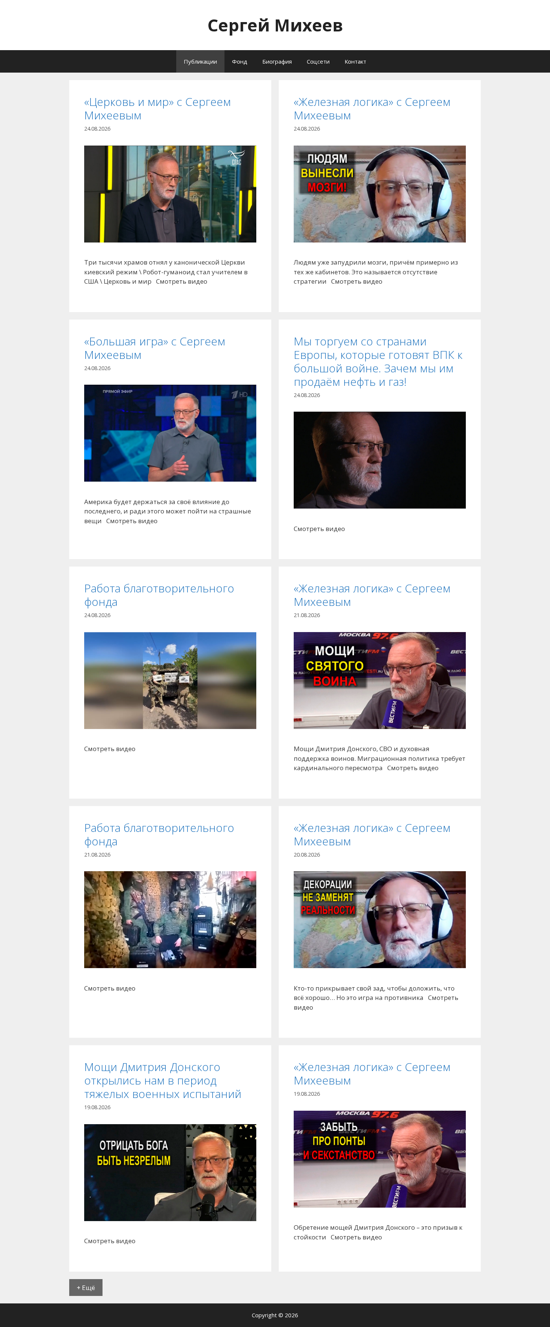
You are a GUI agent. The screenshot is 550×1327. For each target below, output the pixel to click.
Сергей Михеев (275, 24)
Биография (277, 61)
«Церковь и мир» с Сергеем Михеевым (157, 108)
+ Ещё (86, 1287)
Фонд (239, 61)
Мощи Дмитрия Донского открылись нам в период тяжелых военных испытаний (162, 1080)
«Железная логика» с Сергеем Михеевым (372, 108)
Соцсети (318, 61)
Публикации (200, 61)
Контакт (355, 61)
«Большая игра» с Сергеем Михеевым (154, 347)
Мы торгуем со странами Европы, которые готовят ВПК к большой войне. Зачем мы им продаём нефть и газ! (378, 361)
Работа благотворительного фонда (159, 594)
